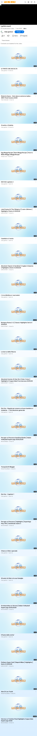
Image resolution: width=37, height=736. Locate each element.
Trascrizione (5, 40)
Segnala (24, 35)
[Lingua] (28, 2)
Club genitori (8, 32)
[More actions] (36, 69)
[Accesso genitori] (34, 2)
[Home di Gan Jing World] (9, 2)
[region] (18, 14)
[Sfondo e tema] (31, 2)
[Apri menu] (2, 2)
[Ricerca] (25, 2)
